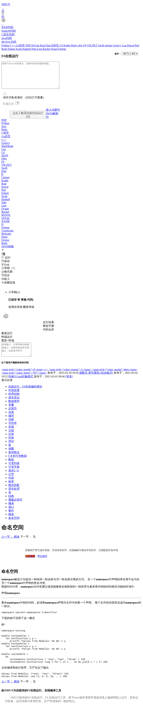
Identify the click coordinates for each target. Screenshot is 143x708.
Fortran (62, 48)
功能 (11, 419)
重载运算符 (15, 499)
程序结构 (14, 393)
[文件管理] (71, 16)
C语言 (5, 132)
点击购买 (30, 556)
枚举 (11, 481)
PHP (28, 45)
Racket (47, 48)
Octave (5, 239)
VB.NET (92, 45)
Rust (43, 45)
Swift (101, 45)
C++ (13, 45)
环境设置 (14, 390)
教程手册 (48, 325)
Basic (4, 243)
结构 (11, 496)
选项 (11, 426)
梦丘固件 (42, 556)
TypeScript (7, 230)
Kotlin (67, 45)
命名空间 (14, 517)
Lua (124, 45)
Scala (19, 48)
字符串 (12, 423)
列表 (11, 437)
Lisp (40, 48)
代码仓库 (48, 329)
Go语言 (20, 45)
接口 (11, 506)
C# (61, 45)
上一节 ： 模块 (10, 536)
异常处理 (14, 488)
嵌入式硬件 (53, 109)
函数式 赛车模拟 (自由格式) (96, 372)
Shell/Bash (7, 146)
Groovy (117, 45)
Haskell (26, 48)
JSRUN (5, 4)
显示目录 (7, 380)
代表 (11, 477)
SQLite (35, 45)
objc (80, 45)
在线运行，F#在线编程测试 (25, 386)
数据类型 (14, 401)
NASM (5, 221)
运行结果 (48, 322)
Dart (48, 45)
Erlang (12, 48)
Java (3, 126)
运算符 (12, 408)
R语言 (55, 45)
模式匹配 (14, 485)
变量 (11, 404)
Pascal (131, 45)
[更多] (69, 376)
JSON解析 (52, 113)
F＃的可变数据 (17, 455)
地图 (11, 448)
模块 (11, 514)
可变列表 (14, 463)
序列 (11, 441)
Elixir (4, 236)
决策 (11, 412)
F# (85, 45)
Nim (34, 48)
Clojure (5, 177)
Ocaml (5, 208)
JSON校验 (7, 246)
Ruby (74, 45)
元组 (11, 430)
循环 (11, 415)
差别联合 (14, 452)
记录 (11, 433)
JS (47, 116)
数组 (11, 459)
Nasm (54, 48)
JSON (4, 155)
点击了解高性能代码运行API (28, 114)
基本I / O (13, 470)
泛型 (11, 474)
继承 (11, 503)
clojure (109, 45)
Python (5, 45)
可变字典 (14, 466)
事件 (11, 510)
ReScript (6, 233)
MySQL (6, 214)
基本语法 (14, 397)
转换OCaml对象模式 (20, 376)
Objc (4, 158)
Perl (137, 45)
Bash (4, 48)
